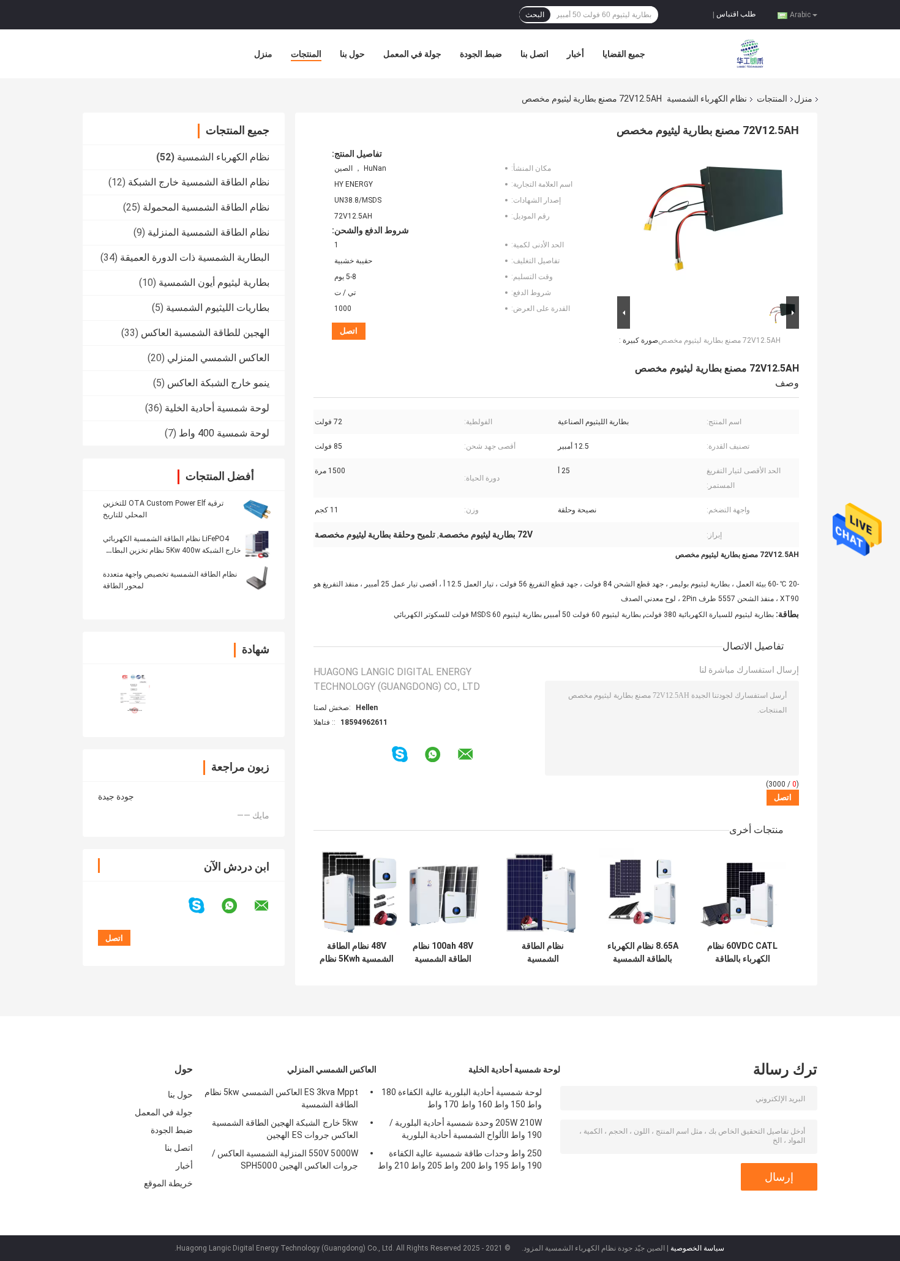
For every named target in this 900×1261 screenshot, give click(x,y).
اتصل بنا (534, 54)
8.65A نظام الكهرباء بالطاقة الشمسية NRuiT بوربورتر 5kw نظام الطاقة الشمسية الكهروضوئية (643, 952)
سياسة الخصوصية (697, 1248)
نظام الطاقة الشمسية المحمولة (206, 207)
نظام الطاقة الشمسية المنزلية (208, 232)
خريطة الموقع (168, 1183)
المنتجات (306, 54)
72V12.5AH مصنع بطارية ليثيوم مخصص (719, 340)
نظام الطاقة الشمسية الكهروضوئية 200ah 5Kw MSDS (543, 952)
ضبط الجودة (481, 54)
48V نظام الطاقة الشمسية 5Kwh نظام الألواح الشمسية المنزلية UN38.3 (357, 952)
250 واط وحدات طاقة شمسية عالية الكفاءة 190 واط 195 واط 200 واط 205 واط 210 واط (460, 1159)
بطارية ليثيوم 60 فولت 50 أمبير (593, 614)
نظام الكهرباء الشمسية (707, 98)
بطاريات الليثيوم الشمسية (217, 307)
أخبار (575, 54)
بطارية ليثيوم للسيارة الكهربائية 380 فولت (709, 614)
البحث (534, 14)
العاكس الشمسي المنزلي (218, 358)
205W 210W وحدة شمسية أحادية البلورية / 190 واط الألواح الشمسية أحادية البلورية (465, 1129)
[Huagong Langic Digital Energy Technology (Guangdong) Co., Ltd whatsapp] (237, 906)
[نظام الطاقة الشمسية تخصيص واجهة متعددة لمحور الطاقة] (257, 579)
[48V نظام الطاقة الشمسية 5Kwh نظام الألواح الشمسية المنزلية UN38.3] (356, 891)
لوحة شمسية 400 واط (224, 433)
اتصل (349, 330)
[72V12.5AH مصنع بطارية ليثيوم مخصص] (713, 221)
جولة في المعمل (412, 54)
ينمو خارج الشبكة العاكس (218, 383)
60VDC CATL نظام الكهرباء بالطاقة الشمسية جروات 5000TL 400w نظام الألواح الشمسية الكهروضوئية (743, 952)
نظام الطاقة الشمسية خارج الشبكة (198, 182)
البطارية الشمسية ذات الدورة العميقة (194, 257)
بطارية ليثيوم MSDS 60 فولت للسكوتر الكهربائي (468, 614)
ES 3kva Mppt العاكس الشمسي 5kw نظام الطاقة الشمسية (281, 1098)
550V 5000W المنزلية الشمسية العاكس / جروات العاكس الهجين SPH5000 (285, 1159)
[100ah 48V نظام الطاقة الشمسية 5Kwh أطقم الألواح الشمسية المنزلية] (443, 891)
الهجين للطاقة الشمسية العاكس (205, 333)
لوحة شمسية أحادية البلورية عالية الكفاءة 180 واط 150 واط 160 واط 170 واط (461, 1098)
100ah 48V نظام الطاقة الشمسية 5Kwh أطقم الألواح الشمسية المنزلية (443, 952)
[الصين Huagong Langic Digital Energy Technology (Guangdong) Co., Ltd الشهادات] (133, 692)
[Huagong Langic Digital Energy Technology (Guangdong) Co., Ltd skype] (204, 906)
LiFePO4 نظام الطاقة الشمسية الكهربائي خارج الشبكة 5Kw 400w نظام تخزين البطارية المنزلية (172, 550)
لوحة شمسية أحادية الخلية (217, 408)
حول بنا (352, 54)
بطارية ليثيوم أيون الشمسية (214, 282)
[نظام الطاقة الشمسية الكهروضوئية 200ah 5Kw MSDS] (543, 891)
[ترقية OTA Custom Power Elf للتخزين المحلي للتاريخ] (257, 508)
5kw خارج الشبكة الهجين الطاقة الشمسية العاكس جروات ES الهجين (285, 1129)
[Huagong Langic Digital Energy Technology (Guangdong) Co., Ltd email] (269, 906)
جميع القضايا (623, 54)
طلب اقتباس (736, 14)
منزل (263, 54)
